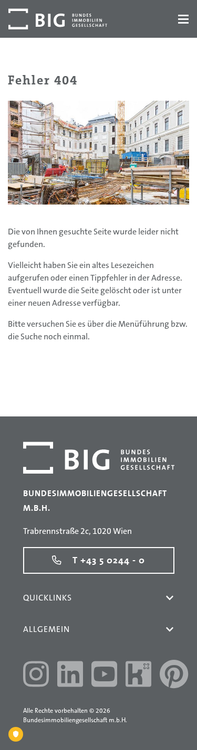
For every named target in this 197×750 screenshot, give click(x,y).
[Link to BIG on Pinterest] (174, 675)
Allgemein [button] (46, 629)
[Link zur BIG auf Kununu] (138, 675)
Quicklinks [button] (47, 597)
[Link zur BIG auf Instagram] (36, 675)
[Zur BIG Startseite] (57, 18)
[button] (169, 597)
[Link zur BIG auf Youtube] (104, 675)
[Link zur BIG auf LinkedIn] (70, 675)
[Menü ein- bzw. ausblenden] (183, 19)
